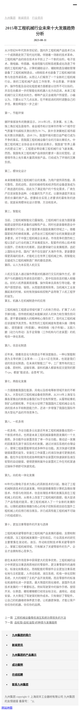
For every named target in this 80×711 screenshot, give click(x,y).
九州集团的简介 (21, 635)
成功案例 (17, 664)
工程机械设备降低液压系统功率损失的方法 (40, 617)
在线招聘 (17, 674)
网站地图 (7, 707)
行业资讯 (37, 17)
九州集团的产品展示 (24, 654)
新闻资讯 (23, 17)
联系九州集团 (20, 684)
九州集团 (10, 17)
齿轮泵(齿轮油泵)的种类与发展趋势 (35, 622)
